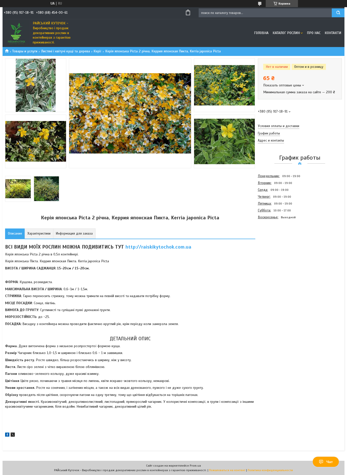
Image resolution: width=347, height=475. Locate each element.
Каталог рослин (286, 33)
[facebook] (7, 435)
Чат (329, 462)
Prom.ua (195, 465)
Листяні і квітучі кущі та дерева (65, 51)
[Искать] (338, 12)
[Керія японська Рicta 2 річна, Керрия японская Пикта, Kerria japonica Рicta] (276, 248)
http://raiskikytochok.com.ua (158, 247)
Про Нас (314, 33)
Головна (261, 33)
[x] (13, 435)
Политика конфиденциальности (270, 470)
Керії (97, 51)
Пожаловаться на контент (227, 470)
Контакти (333, 33)
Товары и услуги (24, 51)
